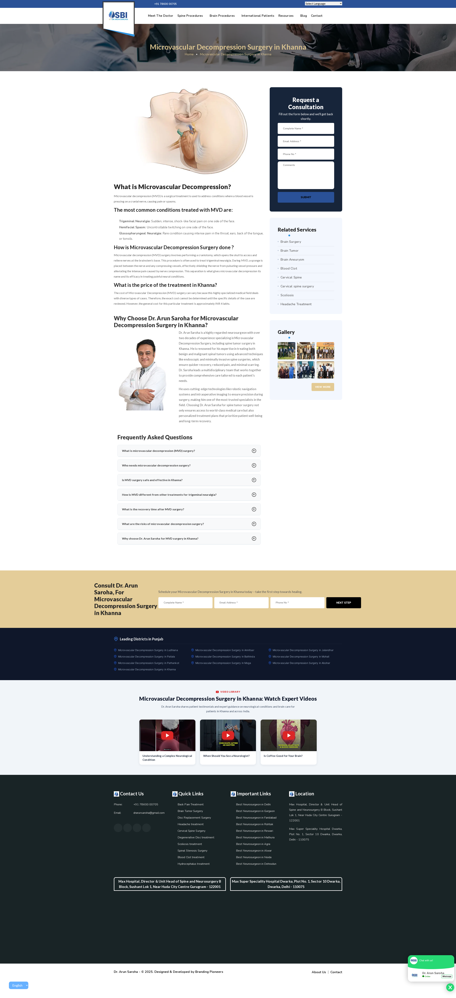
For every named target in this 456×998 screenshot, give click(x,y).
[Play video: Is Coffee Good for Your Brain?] (289, 735)
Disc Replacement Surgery (194, 818)
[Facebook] (237, 4)
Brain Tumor (290, 250)
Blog (303, 16)
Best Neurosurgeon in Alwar (254, 851)
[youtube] (231, 4)
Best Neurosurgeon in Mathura (255, 837)
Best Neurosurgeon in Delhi (253, 804)
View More (323, 387)
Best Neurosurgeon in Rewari (254, 831)
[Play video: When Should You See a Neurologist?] (228, 735)
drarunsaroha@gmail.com (149, 813)
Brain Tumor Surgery (190, 811)
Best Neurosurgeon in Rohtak (254, 824)
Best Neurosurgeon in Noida (254, 857)
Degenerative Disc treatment (196, 837)
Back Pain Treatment (191, 804)
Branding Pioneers (209, 972)
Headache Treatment (296, 304)
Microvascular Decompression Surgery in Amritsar (224, 650)
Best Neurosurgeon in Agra (253, 844)
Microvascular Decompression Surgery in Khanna (235, 54)
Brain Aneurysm (292, 259)
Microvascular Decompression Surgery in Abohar (301, 662)
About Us (319, 972)
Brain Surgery (291, 242)
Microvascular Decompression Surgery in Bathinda (225, 656)
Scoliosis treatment (190, 844)
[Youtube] (137, 828)
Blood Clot (289, 268)
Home (189, 54)
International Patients (258, 16)
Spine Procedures (190, 16)
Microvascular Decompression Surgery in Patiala (146, 656)
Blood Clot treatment (191, 857)
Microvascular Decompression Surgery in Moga (223, 662)
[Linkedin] (248, 4)
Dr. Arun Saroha (126, 972)
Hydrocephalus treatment (194, 864)
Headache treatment (191, 824)
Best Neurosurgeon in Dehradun (256, 864)
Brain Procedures (222, 16)
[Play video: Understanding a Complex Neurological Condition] (167, 735)
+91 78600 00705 (165, 4)
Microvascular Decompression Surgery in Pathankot (148, 662)
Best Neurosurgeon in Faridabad (256, 818)
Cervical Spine (291, 277)
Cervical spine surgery (297, 286)
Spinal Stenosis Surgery (192, 851)
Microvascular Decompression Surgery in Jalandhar (303, 650)
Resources (286, 16)
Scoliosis (287, 295)
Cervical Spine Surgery (191, 831)
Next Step (343, 603)
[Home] (118, 15)
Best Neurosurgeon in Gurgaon (255, 811)
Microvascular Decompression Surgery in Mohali (301, 656)
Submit (306, 197)
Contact (317, 16)
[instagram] (242, 4)
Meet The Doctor (160, 16)
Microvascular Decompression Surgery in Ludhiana (148, 650)
